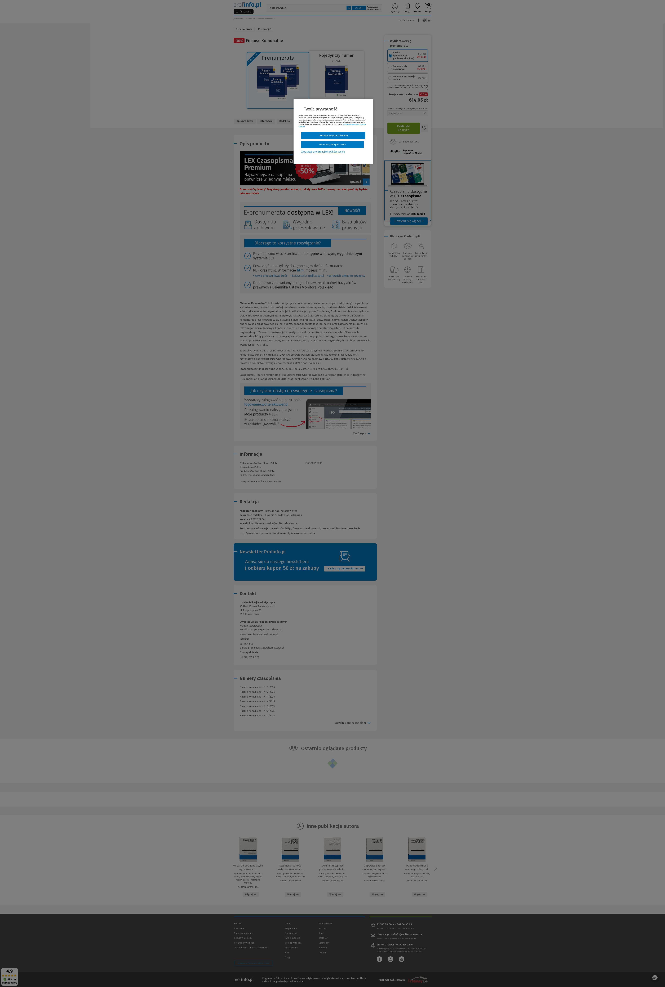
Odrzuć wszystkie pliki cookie (332, 145)
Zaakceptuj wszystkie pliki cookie (333, 135)
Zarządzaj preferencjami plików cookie (323, 151)
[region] (333, 131)
